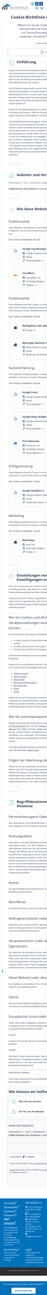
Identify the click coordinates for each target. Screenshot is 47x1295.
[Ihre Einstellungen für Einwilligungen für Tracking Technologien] (2, 971)
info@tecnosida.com (33, 1236)
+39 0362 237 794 (34, 1227)
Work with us (9, 1258)
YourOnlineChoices (17, 726)
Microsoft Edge (20, 685)
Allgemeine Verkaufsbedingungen (34, 1256)
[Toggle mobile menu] (42, 8)
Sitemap (7, 1260)
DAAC (24, 729)
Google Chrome (21, 673)
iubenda (12, 1170)
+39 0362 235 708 (31, 1229)
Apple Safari (19, 679)
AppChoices (33, 750)
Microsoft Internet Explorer (25, 682)
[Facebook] (41, 4)
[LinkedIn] (37, 4)
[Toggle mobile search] (37, 8)
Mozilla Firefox (20, 676)
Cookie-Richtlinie (33, 1253)
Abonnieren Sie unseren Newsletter (12, 1254)
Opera (16, 691)
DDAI (39, 729)
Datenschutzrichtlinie (34, 1260)
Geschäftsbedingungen (34, 1262)
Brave (16, 688)
